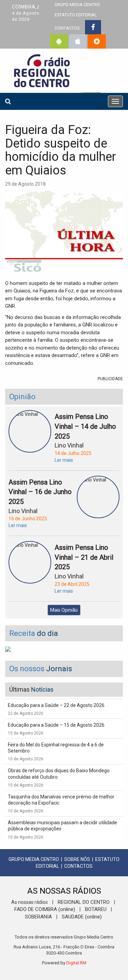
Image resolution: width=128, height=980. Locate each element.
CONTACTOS (67, 28)
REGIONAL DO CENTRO (84, 902)
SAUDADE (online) (82, 917)
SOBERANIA (38, 917)
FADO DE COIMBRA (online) (44, 909)
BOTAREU (95, 909)
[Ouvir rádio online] (96, 41)
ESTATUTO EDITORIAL (76, 14)
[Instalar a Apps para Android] (59, 41)
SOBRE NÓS (77, 859)
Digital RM (76, 962)
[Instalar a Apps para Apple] (78, 41)
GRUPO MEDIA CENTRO (34, 859)
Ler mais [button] (64, 460)
